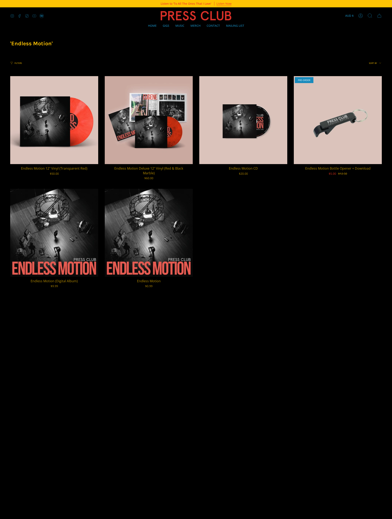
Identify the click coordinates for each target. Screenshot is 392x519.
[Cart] (379, 15)
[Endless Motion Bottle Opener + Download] (338, 120)
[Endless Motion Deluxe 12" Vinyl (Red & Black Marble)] (149, 120)
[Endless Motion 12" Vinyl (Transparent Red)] (54, 120)
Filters (18, 63)
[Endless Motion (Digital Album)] (54, 233)
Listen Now (224, 4)
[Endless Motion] (149, 233)
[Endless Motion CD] (243, 120)
